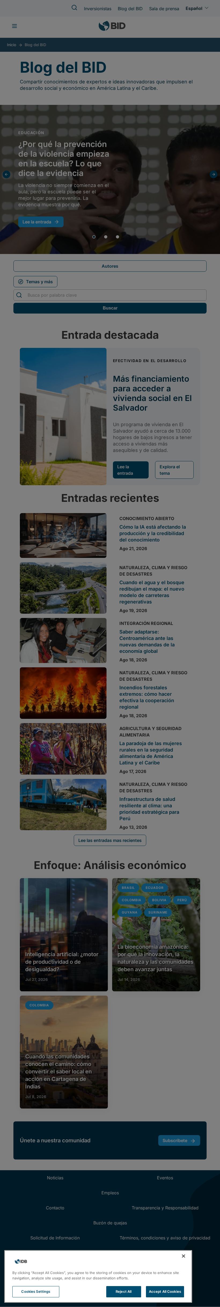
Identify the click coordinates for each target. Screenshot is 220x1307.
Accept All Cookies (165, 1291)
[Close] (183, 1256)
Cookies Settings (35, 1291)
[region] (98, 1276)
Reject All (123, 1291)
